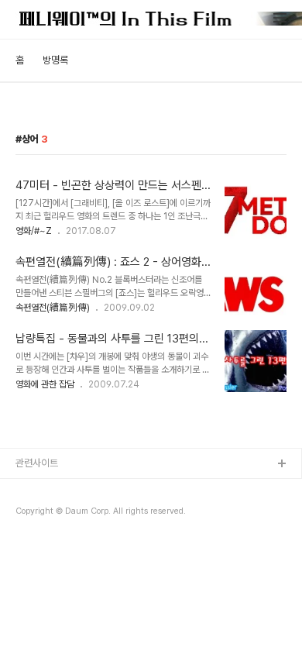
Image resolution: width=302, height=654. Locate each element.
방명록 (55, 60)
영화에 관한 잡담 (44, 384)
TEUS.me (37, 489)
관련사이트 (36, 463)
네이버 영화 (38, 514)
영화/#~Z (33, 230)
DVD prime (41, 539)
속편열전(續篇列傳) (52, 307)
